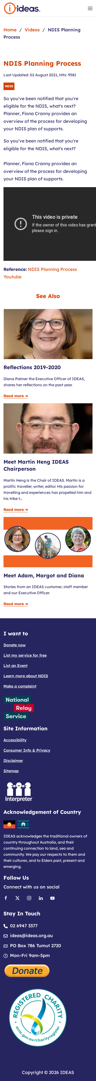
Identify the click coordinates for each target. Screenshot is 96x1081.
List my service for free (25, 655)
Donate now (14, 645)
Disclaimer (13, 760)
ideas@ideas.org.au (31, 935)
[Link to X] (17, 897)
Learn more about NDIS (25, 675)
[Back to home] (22, 8)
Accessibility (15, 740)
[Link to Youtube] (52, 897)
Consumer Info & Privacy (26, 750)
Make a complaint (19, 686)
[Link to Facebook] (5, 897)
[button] (90, 8)
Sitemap (11, 770)
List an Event (15, 665)
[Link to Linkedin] (40, 897)
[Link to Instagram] (29, 897)
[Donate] (27, 970)
